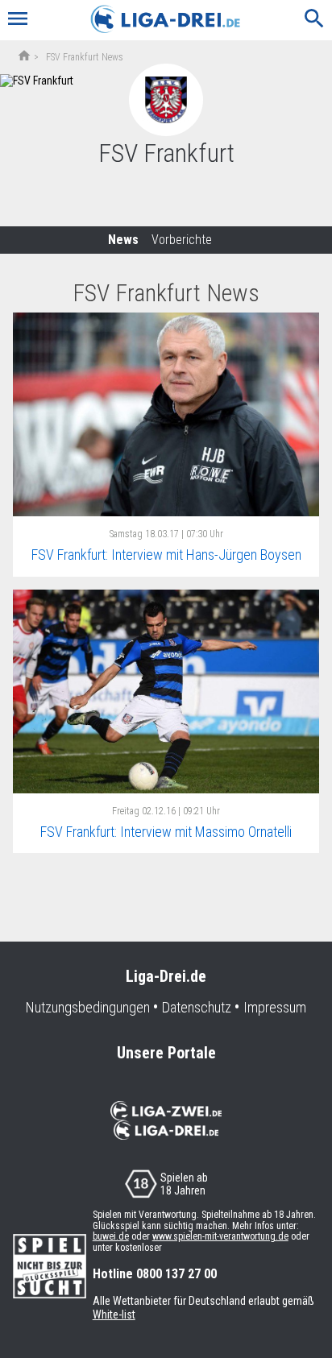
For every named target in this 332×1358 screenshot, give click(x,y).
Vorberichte (181, 239)
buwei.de (111, 1236)
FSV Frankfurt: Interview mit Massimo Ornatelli (166, 831)
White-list (114, 1314)
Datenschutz (196, 1008)
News (123, 239)
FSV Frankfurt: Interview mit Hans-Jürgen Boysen (166, 554)
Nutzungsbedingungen (88, 1008)
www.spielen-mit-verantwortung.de (220, 1236)
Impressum (274, 1008)
